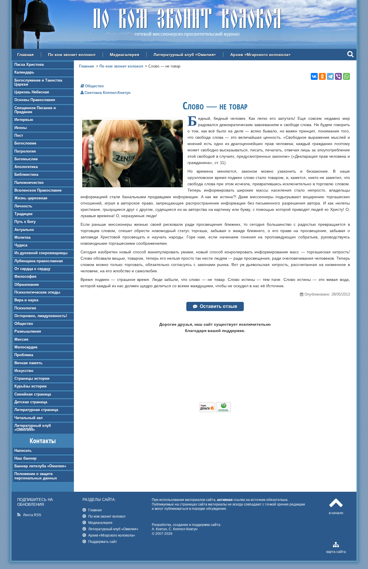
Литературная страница (36, 410)
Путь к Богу (25, 221)
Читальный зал (28, 418)
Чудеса (20, 245)
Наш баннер (25, 458)
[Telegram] (330, 76)
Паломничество (29, 182)
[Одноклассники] (322, 76)
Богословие (25, 143)
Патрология (25, 151)
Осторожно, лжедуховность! (40, 316)
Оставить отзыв (218, 306)
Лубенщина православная (38, 261)
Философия (25, 276)
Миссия (21, 339)
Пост (18, 135)
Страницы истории (31, 378)
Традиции (23, 214)
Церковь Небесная (31, 92)
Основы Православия (34, 100)
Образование (26, 284)
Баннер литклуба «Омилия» (40, 466)
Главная (25, 54)
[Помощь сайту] (215, 410)
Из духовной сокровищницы (41, 253)
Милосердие (25, 347)
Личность (23, 206)
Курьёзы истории (30, 386)
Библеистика (26, 174)
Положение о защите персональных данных (35, 476)
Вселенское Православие (38, 190)
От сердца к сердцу (32, 269)
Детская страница (30, 402)
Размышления (27, 331)
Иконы (20, 128)
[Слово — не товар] (132, 186)
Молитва (22, 237)
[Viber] (338, 76)
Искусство (23, 371)
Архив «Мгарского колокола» (260, 54)
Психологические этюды (37, 292)
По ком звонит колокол (71, 54)
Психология (25, 308)
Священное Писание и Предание (35, 110)
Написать (23, 450)
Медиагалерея (124, 54)
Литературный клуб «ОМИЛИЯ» (32, 427)
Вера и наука (26, 300)
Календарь (24, 72)
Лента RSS (32, 515)
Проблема (23, 355)
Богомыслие (26, 159)
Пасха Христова (29, 64)
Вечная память (28, 363)
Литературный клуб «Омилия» (185, 54)
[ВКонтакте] (314, 76)
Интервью (23, 119)
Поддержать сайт (102, 541)
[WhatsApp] (346, 76)
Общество (23, 323)
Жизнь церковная (30, 198)
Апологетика (26, 167)
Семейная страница (32, 394)
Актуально (24, 229)
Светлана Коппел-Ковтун (108, 92)
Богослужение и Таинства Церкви (38, 82)
